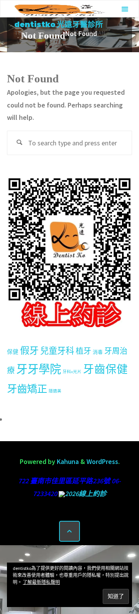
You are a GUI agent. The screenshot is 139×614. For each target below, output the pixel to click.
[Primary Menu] (125, 9)
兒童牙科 (57, 350)
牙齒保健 (105, 369)
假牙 (29, 350)
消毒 (98, 352)
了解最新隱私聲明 (41, 582)
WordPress (102, 461)
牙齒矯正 (27, 388)
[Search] (19, 143)
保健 (13, 351)
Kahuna (67, 461)
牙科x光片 (72, 371)
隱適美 (55, 391)
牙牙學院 (38, 369)
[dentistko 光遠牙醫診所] (59, 9)
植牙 (83, 351)
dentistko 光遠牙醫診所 (58, 24)
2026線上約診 (86, 493)
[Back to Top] (69, 531)
